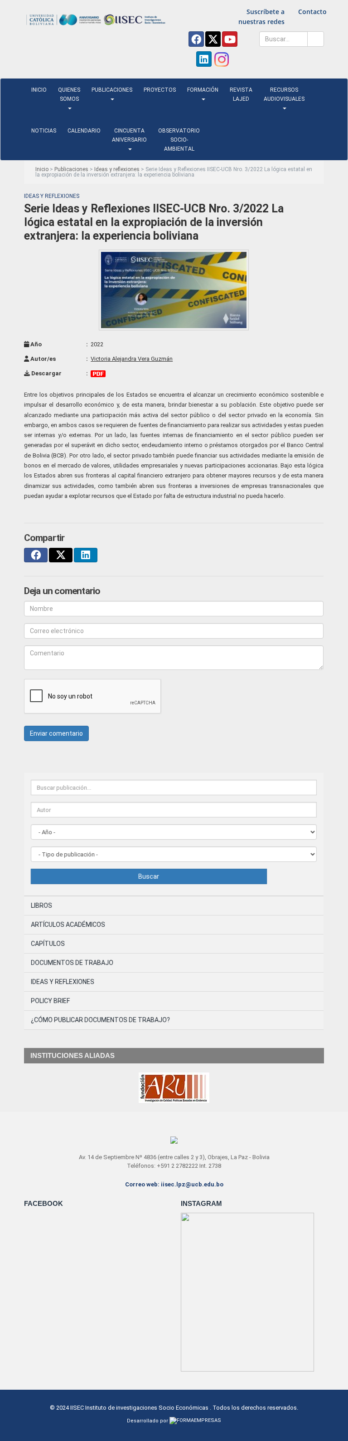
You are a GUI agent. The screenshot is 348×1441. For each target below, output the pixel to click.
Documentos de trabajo (72, 962)
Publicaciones (112, 90)
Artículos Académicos (68, 924)
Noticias (43, 131)
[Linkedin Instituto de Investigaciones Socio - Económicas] (204, 59)
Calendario (84, 131)
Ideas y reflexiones (117, 169)
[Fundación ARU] (174, 1087)
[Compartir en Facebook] (36, 555)
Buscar (149, 876)
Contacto (312, 11)
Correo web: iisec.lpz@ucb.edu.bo (174, 1184)
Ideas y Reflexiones (62, 981)
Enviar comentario (56, 733)
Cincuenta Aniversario (129, 135)
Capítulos (48, 943)
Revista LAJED (241, 94)
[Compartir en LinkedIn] (85, 555)
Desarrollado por (148, 1421)
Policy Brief (50, 1000)
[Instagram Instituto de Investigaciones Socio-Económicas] (221, 59)
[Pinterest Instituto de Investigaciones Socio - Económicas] (229, 39)
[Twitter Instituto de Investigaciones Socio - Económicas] (213, 39)
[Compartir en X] (60, 555)
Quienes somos (69, 94)
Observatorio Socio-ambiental (179, 140)
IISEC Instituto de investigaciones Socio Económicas (139, 1407)
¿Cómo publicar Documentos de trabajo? (100, 1019)
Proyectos (160, 90)
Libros (41, 905)
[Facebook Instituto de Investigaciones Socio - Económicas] (196, 39)
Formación (202, 90)
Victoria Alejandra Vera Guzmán (132, 358)
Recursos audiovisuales (284, 94)
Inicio (39, 90)
